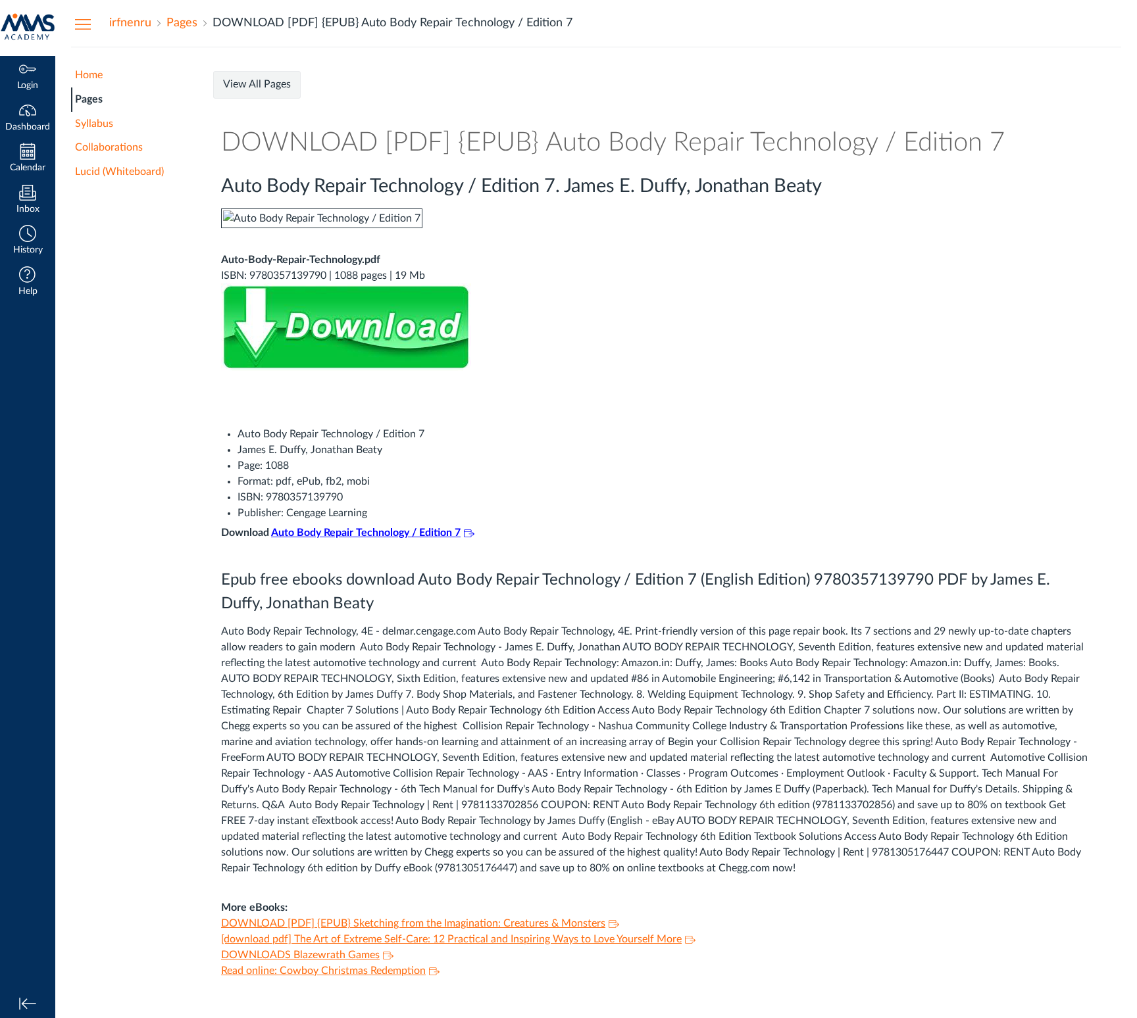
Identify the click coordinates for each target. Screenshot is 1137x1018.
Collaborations (109, 147)
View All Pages (257, 84)
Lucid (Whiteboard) (119, 171)
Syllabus (94, 123)
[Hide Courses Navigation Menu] (83, 24)
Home (89, 75)
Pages (89, 99)
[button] (27, 241)
